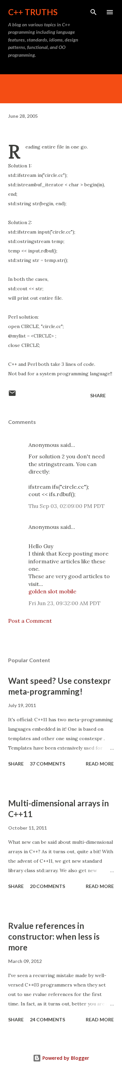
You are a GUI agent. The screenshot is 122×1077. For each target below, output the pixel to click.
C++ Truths (33, 12)
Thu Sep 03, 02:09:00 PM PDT (66, 506)
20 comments (47, 886)
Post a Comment (30, 620)
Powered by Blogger (65, 1058)
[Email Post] (12, 395)
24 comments (47, 1019)
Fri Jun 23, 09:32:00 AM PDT (64, 603)
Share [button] (98, 395)
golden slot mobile (52, 591)
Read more (100, 763)
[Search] (93, 12)
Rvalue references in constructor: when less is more (54, 936)
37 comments (47, 763)
